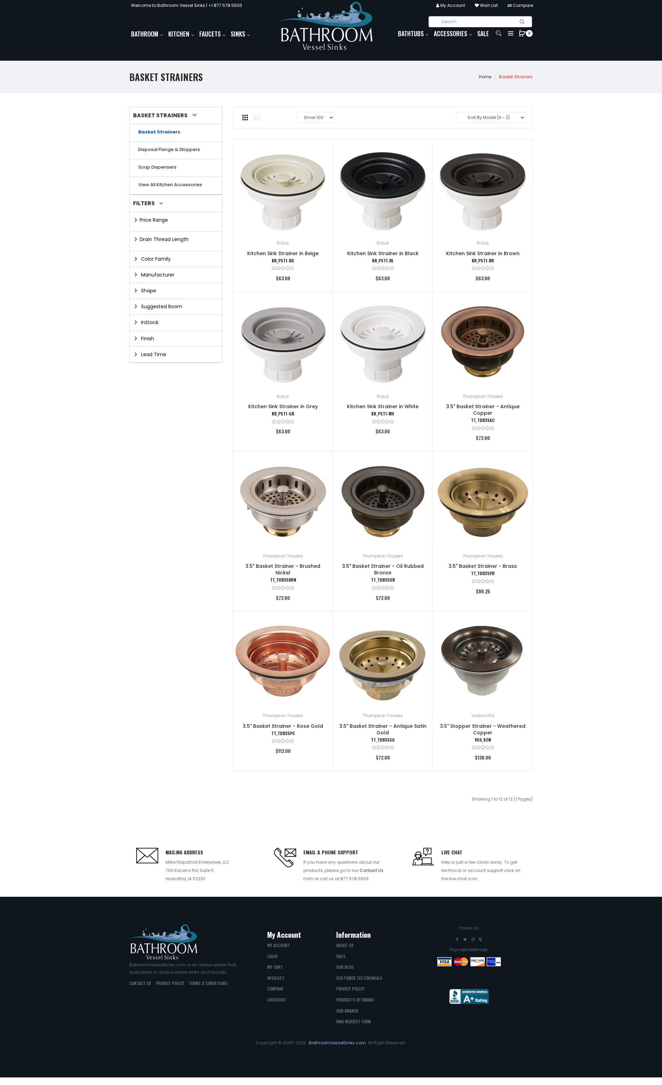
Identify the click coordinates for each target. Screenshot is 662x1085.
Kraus (283, 243)
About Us (345, 945)
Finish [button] (147, 338)
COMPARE (275, 989)
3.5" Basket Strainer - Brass (483, 566)
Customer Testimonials (359, 978)
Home (485, 77)
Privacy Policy (170, 983)
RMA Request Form (353, 1021)
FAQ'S (340, 956)
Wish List (488, 5)
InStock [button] (149, 322)
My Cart (275, 967)
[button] (164, 115)
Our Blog (344, 967)
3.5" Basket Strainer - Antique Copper (483, 409)
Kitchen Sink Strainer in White (383, 406)
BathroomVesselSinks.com (337, 1043)
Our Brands (347, 1011)
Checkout (276, 1000)
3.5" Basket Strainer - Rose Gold (283, 726)
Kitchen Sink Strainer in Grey (283, 406)
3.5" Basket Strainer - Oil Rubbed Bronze (383, 569)
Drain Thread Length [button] (164, 239)
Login (272, 956)
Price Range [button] (154, 220)
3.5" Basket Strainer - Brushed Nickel (282, 569)
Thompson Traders (483, 396)
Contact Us (371, 870)
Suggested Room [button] (161, 306)
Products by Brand (355, 1000)
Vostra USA (482, 716)
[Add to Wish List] (317, 154)
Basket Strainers (516, 77)
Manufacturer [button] (157, 274)
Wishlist (275, 978)
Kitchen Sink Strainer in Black (383, 253)
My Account (452, 5)
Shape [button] (148, 290)
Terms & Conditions (208, 983)
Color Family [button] (155, 258)
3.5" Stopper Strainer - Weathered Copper (482, 729)
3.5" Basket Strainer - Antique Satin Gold (383, 729)
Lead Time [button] (153, 354)
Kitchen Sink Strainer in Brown (483, 253)
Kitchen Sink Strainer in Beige (283, 253)
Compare (522, 5)
